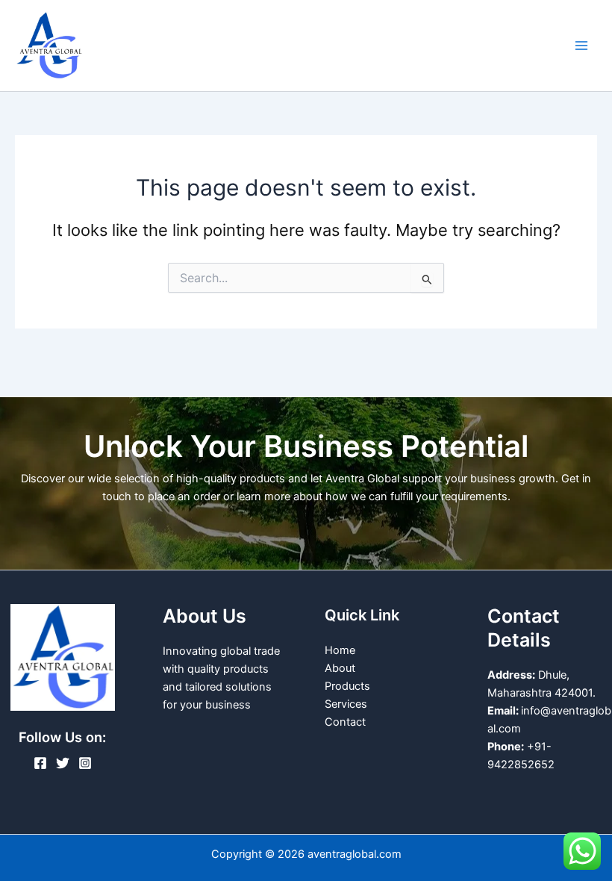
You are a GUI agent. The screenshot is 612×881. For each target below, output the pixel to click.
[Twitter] (62, 763)
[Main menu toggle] (581, 45)
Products (347, 686)
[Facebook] (40, 763)
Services (346, 704)
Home (340, 650)
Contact (345, 722)
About (340, 668)
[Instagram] (85, 763)
